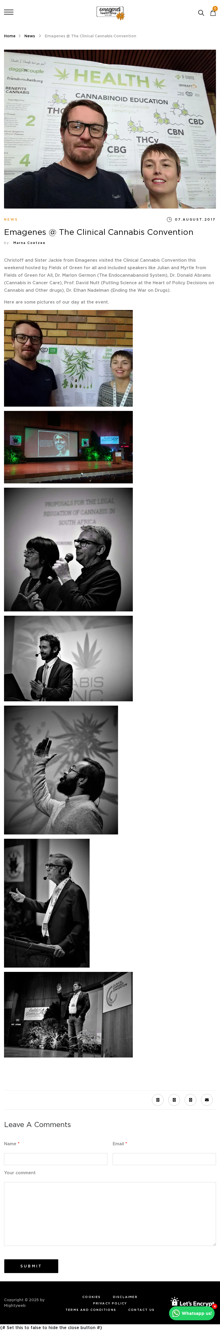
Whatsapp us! (197, 1313)
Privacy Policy (110, 1303)
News (30, 36)
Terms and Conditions (90, 1309)
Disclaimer (125, 1297)
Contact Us (141, 1309)
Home (10, 36)
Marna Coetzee (29, 243)
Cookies (91, 1297)
